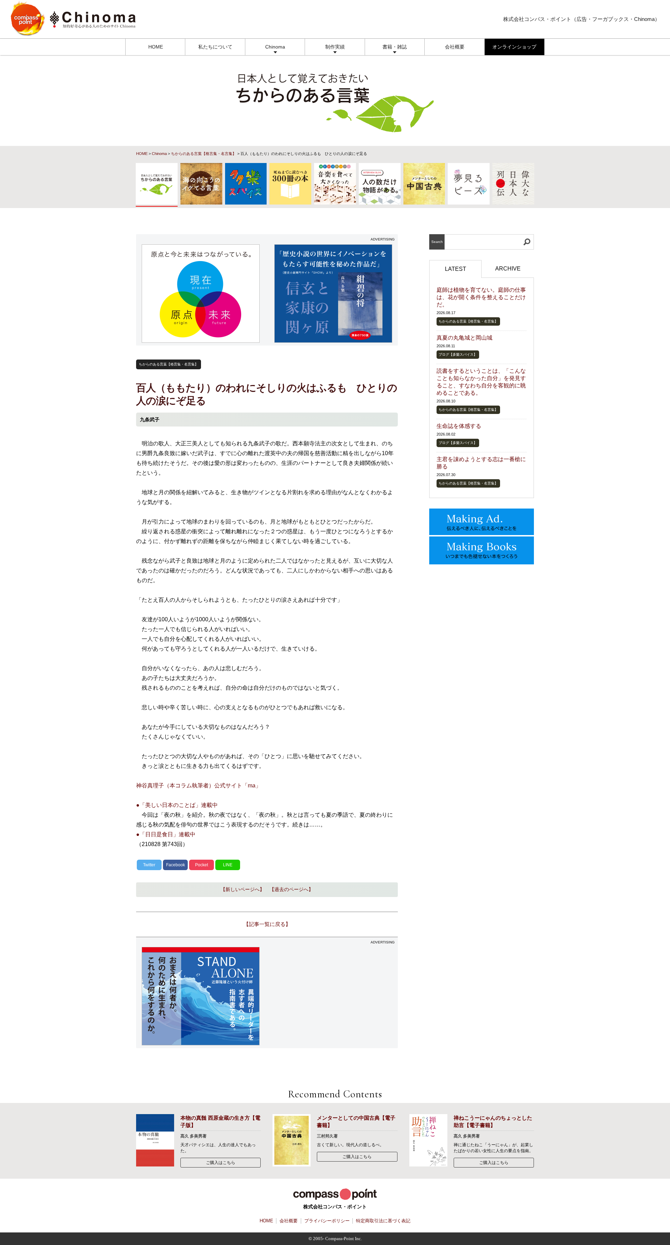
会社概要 (454, 47)
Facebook (175, 864)
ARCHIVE (508, 269)
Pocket (201, 864)
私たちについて (215, 47)
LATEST (455, 269)
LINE (227, 864)
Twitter (149, 864)
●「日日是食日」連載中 (165, 834)
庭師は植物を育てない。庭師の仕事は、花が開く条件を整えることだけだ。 (481, 297)
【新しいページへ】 (243, 889)
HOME (155, 47)
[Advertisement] (333, 996)
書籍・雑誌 (394, 47)
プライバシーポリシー (327, 1220)
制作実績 (335, 47)
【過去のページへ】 (291, 889)
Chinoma (275, 47)
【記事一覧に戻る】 (267, 924)
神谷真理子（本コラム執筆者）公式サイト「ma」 (198, 785)
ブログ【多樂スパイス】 (458, 354)
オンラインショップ (514, 47)
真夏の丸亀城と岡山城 (464, 338)
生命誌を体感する (459, 426)
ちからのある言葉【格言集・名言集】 (203, 153)
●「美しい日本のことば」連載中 (177, 805)
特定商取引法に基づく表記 (383, 1220)
